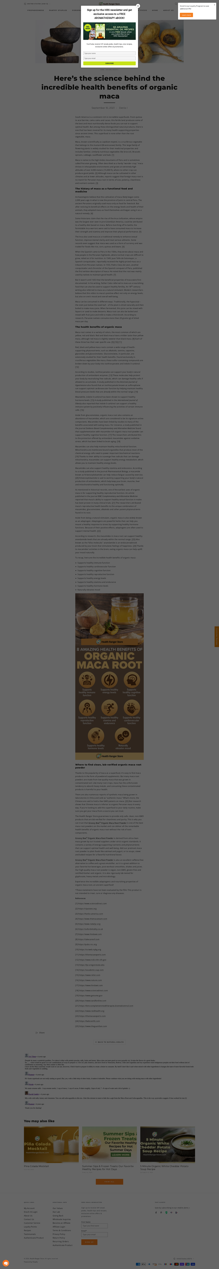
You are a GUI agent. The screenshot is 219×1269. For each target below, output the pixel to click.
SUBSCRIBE (109, 63)
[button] (6, 1263)
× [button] (214, 4)
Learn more (186, 15)
